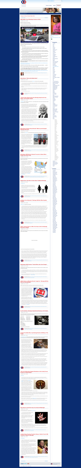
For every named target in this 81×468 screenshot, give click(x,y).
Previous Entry (23, 17)
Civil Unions (54, 52)
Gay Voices (54, 75)
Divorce (54, 59)
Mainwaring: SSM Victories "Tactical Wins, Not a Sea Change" (33, 264)
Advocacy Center (49, 5)
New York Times (33, 410)
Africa (53, 45)
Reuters (33, 81)
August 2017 (54, 177)
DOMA (54, 60)
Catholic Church (32, 456)
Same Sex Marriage (28, 277)
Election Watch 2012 (34, 276)
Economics (54, 63)
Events (54, 70)
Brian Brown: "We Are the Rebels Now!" (28, 78)
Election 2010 (54, 65)
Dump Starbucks (55, 62)
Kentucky (56, 131)
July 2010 (54, 217)
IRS (53, 79)
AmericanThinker (33, 274)
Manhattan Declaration (56, 82)
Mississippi (56, 138)
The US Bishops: (22, 438)
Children (54, 51)
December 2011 (55, 200)
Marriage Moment (55, 86)
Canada (54, 48)
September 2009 (55, 227)
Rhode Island (56, 149)
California (56, 121)
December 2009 (55, 224)
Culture (31, 276)
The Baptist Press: (22, 183)
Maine (55, 133)
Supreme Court (28, 430)
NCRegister (27, 304)
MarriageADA (54, 89)
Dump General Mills (55, 61)
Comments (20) (28, 307)
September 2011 (55, 203)
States (54, 118)
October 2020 (54, 173)
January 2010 (54, 223)
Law (35, 429)
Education (54, 64)
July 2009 (54, 229)
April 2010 (54, 220)
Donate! (54, 5)
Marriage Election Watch (41, 276)
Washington (56, 156)
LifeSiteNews (22, 375)
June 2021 (54, 170)
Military (54, 92)
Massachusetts (56, 135)
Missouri (56, 139)
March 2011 (54, 209)
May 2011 (54, 207)
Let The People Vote (55, 81)
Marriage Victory (55, 88)
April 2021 (54, 171)
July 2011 (54, 205)
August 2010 (54, 216)
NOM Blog (58, 5)
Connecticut (56, 123)
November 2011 (55, 201)
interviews (26, 132)
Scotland (54, 113)
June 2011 (54, 206)
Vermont (56, 154)
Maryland (46, 276)
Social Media (54, 115)
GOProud (54, 76)
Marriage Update (55, 87)
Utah (55, 153)
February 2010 (55, 222)
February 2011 (55, 210)
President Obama (27, 457)
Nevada (56, 140)
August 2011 (54, 204)
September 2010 (55, 215)
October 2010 (54, 214)
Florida (55, 125)
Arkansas (56, 120)
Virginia (56, 155)
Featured (54, 71)
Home (20, 13)
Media (53, 90)
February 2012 (55, 198)
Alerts (53, 46)
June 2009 (54, 230)
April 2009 (54, 232)
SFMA (54, 114)
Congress (54, 55)
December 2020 (55, 172)
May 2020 (54, 176)
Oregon (56, 147)
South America (55, 116)
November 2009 (55, 225)
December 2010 (55, 212)
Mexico (54, 91)
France (54, 73)
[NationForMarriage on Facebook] (56, 36)
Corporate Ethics (55, 56)
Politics (25, 277)
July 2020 (54, 175)
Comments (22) (36, 457)
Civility (54, 53)
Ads (53, 44)
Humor (54, 78)
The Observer (22, 101)
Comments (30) (28, 196)
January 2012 (54, 199)
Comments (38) (29, 150)
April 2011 (54, 208)
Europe (54, 69)
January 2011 (54, 211)
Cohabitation (54, 54)
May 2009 (54, 231)
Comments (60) (32, 277)
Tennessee (56, 151)
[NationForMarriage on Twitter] (55, 37)
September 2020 (55, 174)
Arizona (56, 119)
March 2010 (54, 221)
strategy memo (34, 398)
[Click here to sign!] (56, 34)
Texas (55, 152)
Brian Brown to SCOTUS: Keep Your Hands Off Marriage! (32, 407)
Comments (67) (32, 430)
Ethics (54, 68)
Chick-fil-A (54, 50)
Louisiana (56, 132)
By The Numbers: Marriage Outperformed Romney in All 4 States (34, 310)
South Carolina (56, 150)
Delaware (56, 124)
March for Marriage (55, 83)
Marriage (38, 276)
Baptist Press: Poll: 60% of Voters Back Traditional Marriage (33, 180)
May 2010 (54, 219)
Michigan (56, 136)
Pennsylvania (56, 148)
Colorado (56, 122)
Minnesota (56, 137)
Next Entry (46, 17)
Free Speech (54, 74)
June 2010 (54, 218)
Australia (54, 47)
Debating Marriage (55, 58)
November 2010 (55, 213)
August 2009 (54, 228)
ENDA (53, 67)
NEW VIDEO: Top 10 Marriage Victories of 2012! (30, 19)
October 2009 (54, 226)
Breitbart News (22, 204)
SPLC (53, 117)
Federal (54, 72)
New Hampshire (57, 141)
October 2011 (54, 202)
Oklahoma (56, 146)
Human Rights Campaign (56, 77)
